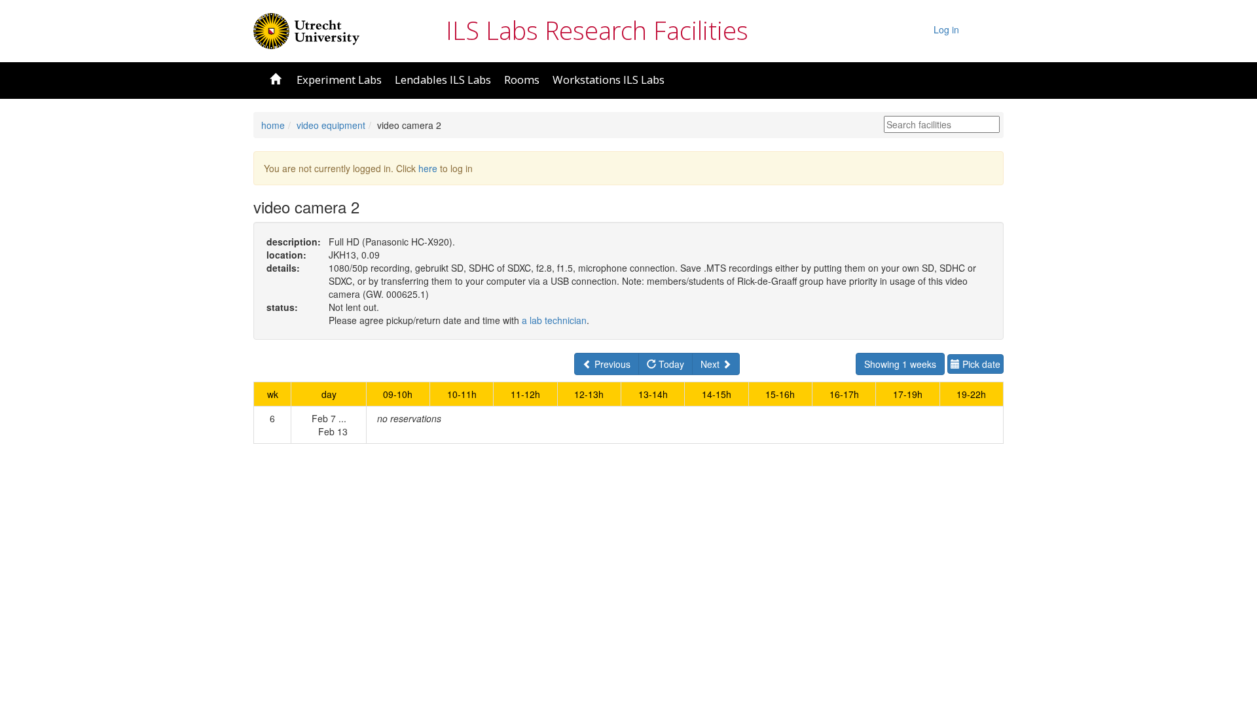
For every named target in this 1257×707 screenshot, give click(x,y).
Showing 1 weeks (900, 364)
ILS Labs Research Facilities (597, 30)
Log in (946, 29)
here (427, 168)
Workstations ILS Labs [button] (609, 79)
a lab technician (554, 320)
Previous (611, 364)
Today (670, 364)
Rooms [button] (521, 79)
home (273, 125)
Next (711, 364)
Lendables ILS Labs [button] (443, 79)
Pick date (980, 364)
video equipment (331, 125)
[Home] (306, 29)
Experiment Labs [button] (339, 79)
